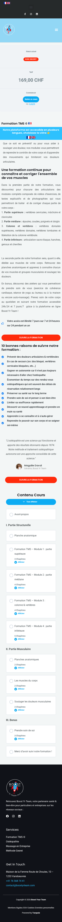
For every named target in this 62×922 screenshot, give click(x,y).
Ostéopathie (12, 841)
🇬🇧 (33, 137)
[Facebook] (7, 816)
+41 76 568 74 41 (15, 880)
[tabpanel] (31, 401)
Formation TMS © (15, 837)
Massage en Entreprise (18, 846)
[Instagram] (13, 816)
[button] (31, 7)
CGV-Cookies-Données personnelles (38, 908)
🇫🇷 (28, 137)
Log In (32, 104)
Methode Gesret (14, 850)
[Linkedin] (19, 816)
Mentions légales (15, 908)
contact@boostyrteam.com (20, 885)
